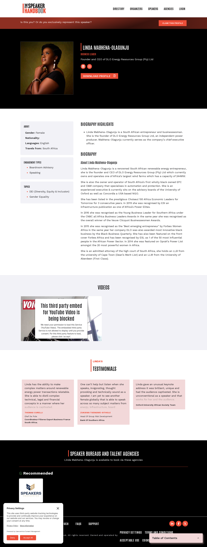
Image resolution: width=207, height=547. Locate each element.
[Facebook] (179, 523)
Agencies (168, 8)
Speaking (34, 172)
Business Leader (88, 54)
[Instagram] (89, 66)
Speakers (153, 8)
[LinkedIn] (83, 66)
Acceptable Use (130, 540)
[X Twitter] (185, 523)
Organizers (136, 8)
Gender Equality (39, 196)
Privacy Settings (131, 532)
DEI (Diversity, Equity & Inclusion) (49, 191)
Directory (118, 8)
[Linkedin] (172, 523)
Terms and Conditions (159, 532)
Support (94, 523)
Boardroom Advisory (41, 167)
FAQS (79, 523)
